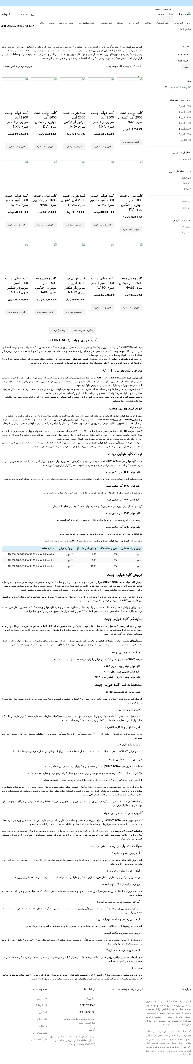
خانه (140, 66)
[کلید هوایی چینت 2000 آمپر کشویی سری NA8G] (72, 173)
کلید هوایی (130, 66)
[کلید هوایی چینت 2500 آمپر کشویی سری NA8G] (101, 173)
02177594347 (87, 1005)
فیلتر (186, 67)
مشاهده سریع (138, 149)
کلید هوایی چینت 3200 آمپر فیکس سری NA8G (16, 200)
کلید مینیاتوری (40, 1033)
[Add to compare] (138, 107)
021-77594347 (26, 26)
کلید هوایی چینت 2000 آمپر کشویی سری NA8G (73, 200)
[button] (131, 142)
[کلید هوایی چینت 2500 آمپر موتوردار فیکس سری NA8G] (44, 255)
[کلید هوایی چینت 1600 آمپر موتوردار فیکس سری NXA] (44, 90)
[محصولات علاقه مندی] (17, 14)
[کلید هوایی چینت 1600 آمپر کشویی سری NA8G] (44, 173)
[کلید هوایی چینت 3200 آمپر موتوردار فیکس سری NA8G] (72, 255)
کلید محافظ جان (39, 1039)
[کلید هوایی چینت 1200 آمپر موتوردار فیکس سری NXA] (15, 90)
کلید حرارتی (41, 1019)
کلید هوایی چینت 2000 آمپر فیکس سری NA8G (102, 282)
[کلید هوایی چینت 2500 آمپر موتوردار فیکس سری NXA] (101, 90)
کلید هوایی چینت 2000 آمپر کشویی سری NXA (130, 117)
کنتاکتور (43, 1012)
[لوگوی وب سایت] (185, 14)
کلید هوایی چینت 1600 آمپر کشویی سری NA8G (44, 200)
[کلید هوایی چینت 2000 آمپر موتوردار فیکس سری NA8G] (15, 255)
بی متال (43, 1026)
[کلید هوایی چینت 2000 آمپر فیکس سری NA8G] (101, 255)
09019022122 (86, 1012)
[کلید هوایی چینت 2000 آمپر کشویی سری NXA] (129, 90)
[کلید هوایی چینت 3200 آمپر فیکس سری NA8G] (15, 173)
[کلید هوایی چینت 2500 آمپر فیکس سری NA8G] (129, 255)
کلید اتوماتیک (41, 1005)
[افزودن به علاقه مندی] (138, 135)
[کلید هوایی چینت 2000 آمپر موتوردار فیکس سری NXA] (72, 90)
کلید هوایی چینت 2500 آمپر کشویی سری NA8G (101, 200)
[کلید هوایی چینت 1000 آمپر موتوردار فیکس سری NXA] (129, 173)
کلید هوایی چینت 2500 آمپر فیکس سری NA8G (130, 282)
